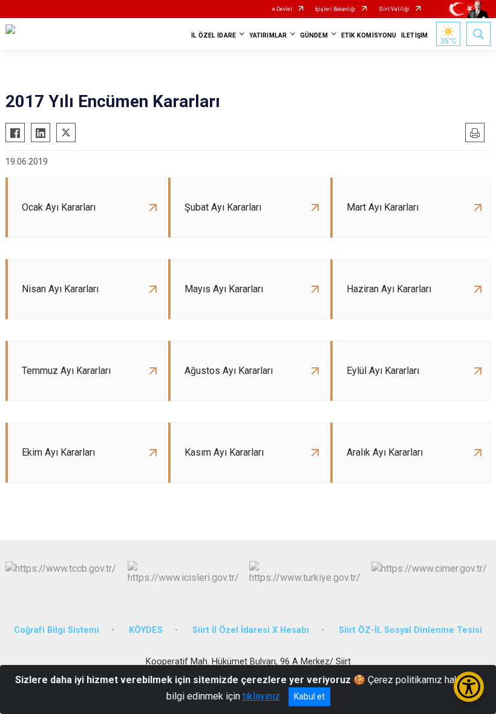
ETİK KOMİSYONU (368, 35)
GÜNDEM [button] (314, 35)
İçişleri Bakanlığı (335, 9)
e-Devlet (282, 9)
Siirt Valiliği (394, 9)
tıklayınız (261, 696)
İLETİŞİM (414, 35)
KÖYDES (146, 630)
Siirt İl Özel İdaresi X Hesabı (250, 630)
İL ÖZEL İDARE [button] (213, 35)
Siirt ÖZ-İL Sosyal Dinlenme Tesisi (410, 630)
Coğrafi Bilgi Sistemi (56, 630)
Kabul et (309, 696)
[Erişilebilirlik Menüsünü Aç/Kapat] (469, 687)
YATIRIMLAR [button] (268, 35)
